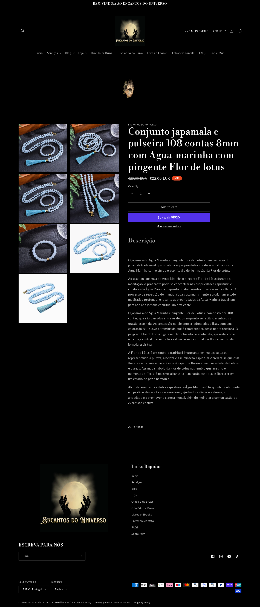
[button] (23, 31)
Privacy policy (102, 602)
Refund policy (83, 602)
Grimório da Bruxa (142, 508)
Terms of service (121, 602)
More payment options (169, 226)
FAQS (134, 527)
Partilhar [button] (137, 426)
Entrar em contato (142, 521)
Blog (134, 488)
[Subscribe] (81, 556)
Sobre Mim (138, 533)
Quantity (133, 186)
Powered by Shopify (62, 602)
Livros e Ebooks (141, 514)
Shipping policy (142, 602)
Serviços (136, 482)
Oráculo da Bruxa (142, 501)
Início (134, 475)
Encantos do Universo (40, 602)
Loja (134, 495)
